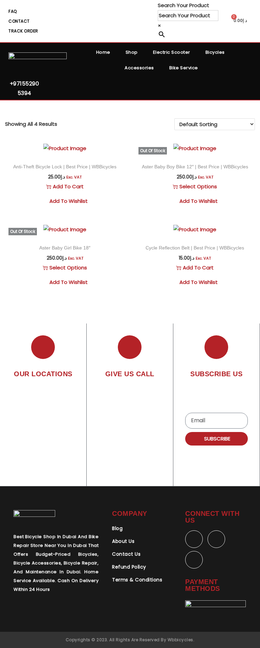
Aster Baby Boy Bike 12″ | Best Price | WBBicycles (195, 166)
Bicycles (215, 52)
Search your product (183, 5)
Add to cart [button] (68, 186)
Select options (198, 186)
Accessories (139, 68)
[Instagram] (194, 560)
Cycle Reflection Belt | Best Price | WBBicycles (195, 247)
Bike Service (183, 68)
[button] (118, 150)
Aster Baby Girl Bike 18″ (64, 247)
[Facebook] (194, 539)
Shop (132, 52)
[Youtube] (216, 539)
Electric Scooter (171, 52)
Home (103, 52)
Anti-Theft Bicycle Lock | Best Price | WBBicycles (64, 166)
